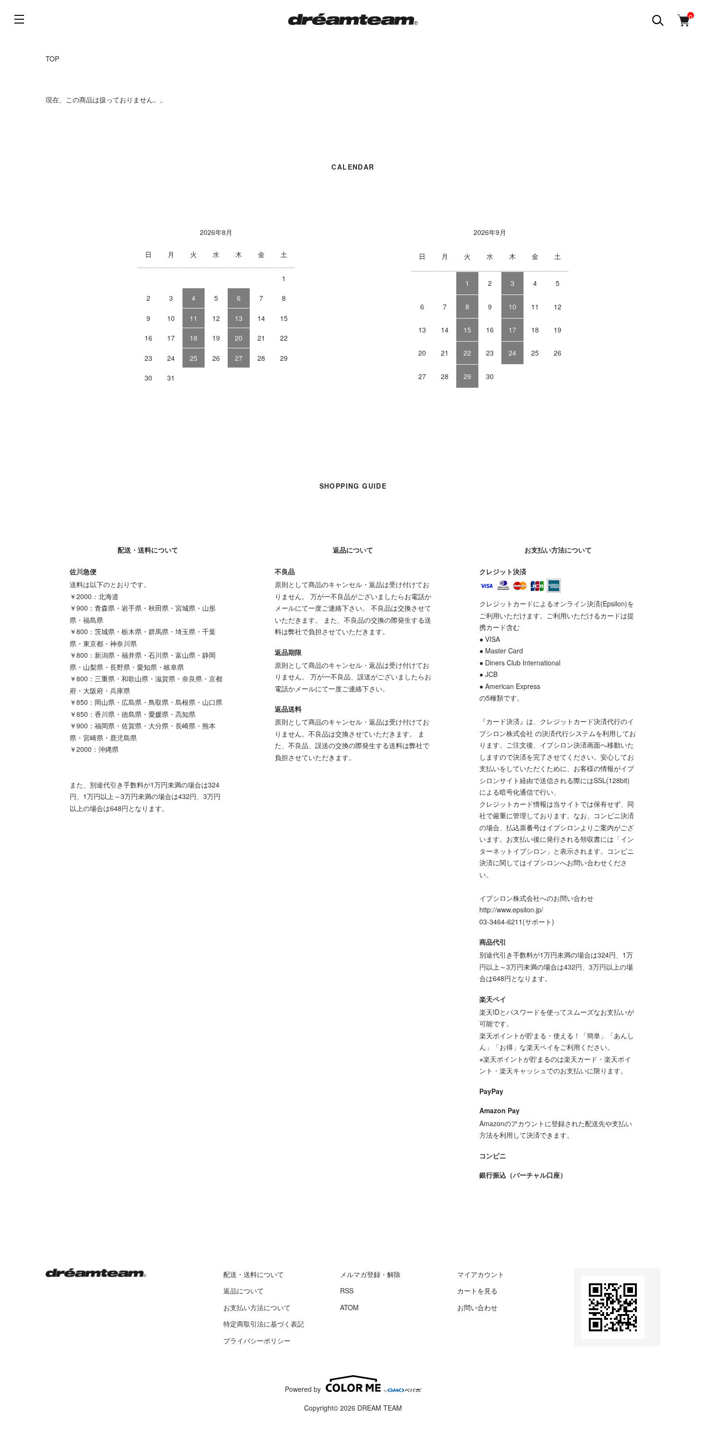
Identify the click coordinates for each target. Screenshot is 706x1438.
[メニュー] (19, 19)
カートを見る (477, 1290)
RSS (346, 1290)
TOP (52, 58)
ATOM (349, 1307)
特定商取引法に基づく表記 (263, 1323)
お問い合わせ (477, 1307)
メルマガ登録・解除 (370, 1274)
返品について (243, 1290)
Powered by (303, 1388)
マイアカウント (480, 1274)
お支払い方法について (257, 1307)
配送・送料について (253, 1274)
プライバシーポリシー (257, 1340)
